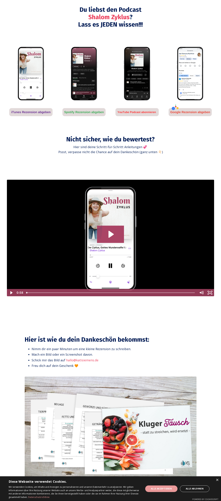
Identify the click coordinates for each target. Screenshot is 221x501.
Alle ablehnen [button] (195, 488)
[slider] (111, 292)
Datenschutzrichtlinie (39, 497)
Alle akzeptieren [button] (161, 488)
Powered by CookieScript (205, 499)
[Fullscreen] (210, 292)
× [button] (217, 480)
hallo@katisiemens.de (82, 360)
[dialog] (110, 488)
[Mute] (201, 292)
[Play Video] (11, 292)
